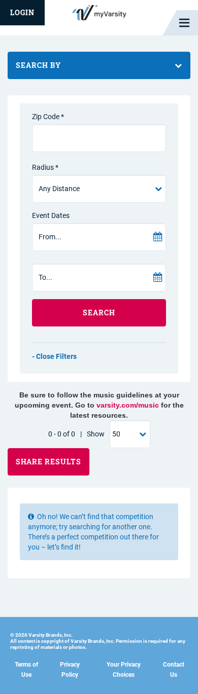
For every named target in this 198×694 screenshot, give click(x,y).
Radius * (45, 167)
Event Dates (51, 215)
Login (22, 12)
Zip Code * (48, 117)
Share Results (48, 461)
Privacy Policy (70, 669)
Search (99, 312)
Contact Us (173, 669)
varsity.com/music (127, 405)
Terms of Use (26, 669)
